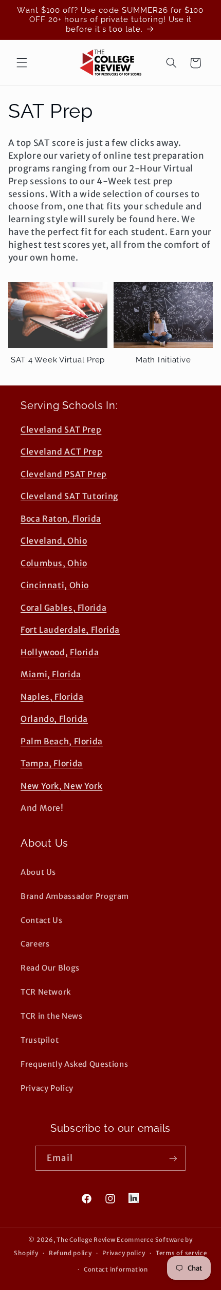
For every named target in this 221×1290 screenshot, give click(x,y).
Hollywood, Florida (60, 652)
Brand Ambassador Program (75, 896)
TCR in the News (51, 1016)
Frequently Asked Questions (74, 1064)
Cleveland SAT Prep (61, 430)
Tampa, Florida (52, 763)
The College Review (86, 1239)
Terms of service (181, 1253)
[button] (21, 63)
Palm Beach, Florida (62, 741)
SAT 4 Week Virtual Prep (58, 359)
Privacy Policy (47, 1088)
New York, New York (61, 786)
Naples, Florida (52, 697)
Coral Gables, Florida (63, 608)
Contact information (116, 1269)
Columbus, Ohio (54, 563)
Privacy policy (123, 1253)
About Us (38, 872)
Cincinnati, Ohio (55, 585)
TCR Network (46, 992)
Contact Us (41, 920)
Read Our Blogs (50, 968)
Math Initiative (163, 359)
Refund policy (70, 1253)
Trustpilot (40, 1040)
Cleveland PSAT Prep (64, 474)
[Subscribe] (173, 1158)
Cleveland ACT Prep (61, 452)
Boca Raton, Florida (61, 519)
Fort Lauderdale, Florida (70, 630)
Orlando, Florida (54, 719)
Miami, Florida (51, 674)
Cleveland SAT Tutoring (69, 496)
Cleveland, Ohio (54, 541)
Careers (35, 944)
